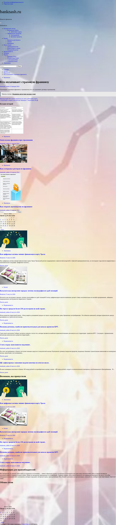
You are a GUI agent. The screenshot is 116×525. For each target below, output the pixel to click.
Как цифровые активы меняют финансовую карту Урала (22, 254)
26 (5, 225)
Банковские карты (12, 30)
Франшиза (10, 43)
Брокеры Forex (11, 56)
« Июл (2, 229)
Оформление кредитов (14, 33)
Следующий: (19, 100)
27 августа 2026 (10, 258)
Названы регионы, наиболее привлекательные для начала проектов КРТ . (29, 327)
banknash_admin (5, 86)
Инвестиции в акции (13, 48)
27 (7, 225)
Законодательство (12, 46)
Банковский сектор (9, 28)
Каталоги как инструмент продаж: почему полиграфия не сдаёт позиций (29, 291)
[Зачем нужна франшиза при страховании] (12, 133)
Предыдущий (19, 98)
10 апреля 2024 (14, 172)
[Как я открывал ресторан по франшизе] (13, 162)
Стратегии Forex (12, 61)
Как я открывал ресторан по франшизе (15, 169)
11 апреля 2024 (14, 143)
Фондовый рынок (12, 50)
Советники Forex (12, 60)
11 (3, 221)
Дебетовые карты (16, 32)
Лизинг (9, 41)
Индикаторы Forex (13, 58)
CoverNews (25, 524)
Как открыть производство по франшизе (16, 207)
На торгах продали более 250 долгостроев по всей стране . (23, 309)
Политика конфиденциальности (13, 2)
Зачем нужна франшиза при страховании (16, 140)
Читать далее (4, 265)
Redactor (3, 258)
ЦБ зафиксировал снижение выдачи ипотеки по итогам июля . (24, 363)
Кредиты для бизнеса (13, 40)
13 (7, 221)
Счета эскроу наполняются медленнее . (15, 345)
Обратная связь (8, 4)
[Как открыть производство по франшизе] (10, 200)
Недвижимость (8, 51)
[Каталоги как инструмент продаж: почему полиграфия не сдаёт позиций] (13, 284)
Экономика (7, 63)
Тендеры (6, 53)
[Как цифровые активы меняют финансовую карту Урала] (13, 247)
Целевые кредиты (16, 37)
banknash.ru (10, 11)
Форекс (6, 55)
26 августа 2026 (15, 312)
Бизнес (6, 38)
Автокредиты (15, 35)
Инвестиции (7, 45)
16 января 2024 (14, 86)
